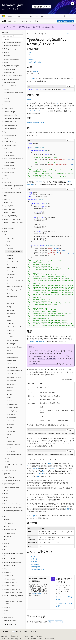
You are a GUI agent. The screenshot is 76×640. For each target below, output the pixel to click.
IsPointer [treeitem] (9, 391)
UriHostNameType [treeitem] (9, 533)
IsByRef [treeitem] (9, 317)
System (35, 71)
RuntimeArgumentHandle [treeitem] (12, 118)
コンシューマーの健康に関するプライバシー (14, 639)
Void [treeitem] (5, 614)
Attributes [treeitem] (10, 255)
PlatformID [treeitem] (7, 89)
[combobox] (12, 35)
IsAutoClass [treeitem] (10, 310)
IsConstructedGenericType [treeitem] (15, 327)
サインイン (70, 16)
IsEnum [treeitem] (9, 333)
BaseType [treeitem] (10, 258)
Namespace (34, 564)
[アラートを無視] (72, 3)
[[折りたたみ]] (23, 32)
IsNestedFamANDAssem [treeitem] (14, 370)
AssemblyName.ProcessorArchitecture (43, 364)
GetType (36, 468)
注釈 (29, 57)
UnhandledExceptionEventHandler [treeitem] (13, 512)
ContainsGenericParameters (37, 111)
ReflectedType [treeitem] (11, 441)
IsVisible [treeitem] (9, 428)
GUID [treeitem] (8, 293)
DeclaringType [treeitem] (11, 271)
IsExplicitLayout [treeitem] (11, 337)
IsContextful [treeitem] (10, 330)
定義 (29, 52)
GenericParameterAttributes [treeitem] (15, 282)
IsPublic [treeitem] (9, 397)
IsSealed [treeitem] (9, 401)
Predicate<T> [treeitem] (8, 98)
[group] (51, 160)
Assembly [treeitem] (10, 248)
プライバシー (39, 636)
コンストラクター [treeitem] (10, 238)
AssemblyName (35, 567)
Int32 (67, 509)
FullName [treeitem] (10, 277)
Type (32, 79)
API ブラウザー (42, 34)
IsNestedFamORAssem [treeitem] (14, 377)
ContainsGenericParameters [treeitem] (15, 263)
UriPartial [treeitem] (7, 546)
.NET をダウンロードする (65, 21)
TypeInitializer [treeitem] (11, 451)
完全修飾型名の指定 (37, 569)
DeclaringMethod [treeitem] (12, 267)
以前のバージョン (16, 636)
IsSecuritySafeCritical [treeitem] (13, 407)
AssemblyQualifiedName (35, 122)
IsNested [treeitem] (9, 364)
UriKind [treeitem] (6, 540)
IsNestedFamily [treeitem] (11, 374)
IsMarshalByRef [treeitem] (11, 360)
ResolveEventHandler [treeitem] (10, 115)
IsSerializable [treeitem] (11, 414)
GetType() (33, 559)
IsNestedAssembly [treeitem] (12, 367)
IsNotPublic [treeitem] (10, 387)
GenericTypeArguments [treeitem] (14, 290)
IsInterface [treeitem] (10, 354)
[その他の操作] (73, 34)
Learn (29, 34)
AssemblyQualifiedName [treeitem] (15, 252)
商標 (39, 639)
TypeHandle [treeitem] (10, 448)
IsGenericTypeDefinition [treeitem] (14, 347)
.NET (34, 34)
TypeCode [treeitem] (7, 473)
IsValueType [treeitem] (10, 424)
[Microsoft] (3, 16)
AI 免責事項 (4, 636)
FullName (30, 184)
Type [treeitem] (6, 235)
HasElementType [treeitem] (12, 296)
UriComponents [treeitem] (8, 523)
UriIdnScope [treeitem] (7, 536)
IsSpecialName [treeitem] (11, 418)
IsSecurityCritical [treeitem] (12, 404)
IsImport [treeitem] (9, 350)
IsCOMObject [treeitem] (11, 323)
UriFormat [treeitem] (7, 526)
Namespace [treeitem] (10, 438)
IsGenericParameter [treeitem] (13, 340)
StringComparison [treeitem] (9, 155)
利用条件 (33, 639)
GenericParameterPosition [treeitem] (15, 286)
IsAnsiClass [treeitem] (10, 303)
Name (70, 182)
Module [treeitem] (9, 434)
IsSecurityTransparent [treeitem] (13, 411)
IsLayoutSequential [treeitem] (13, 357)
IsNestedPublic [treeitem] (11, 384)
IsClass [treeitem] (9, 320)
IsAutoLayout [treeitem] (11, 313)
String (29, 99)
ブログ (25, 636)
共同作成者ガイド (38, 594)
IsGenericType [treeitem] (11, 344)
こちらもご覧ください (34, 62)
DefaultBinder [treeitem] (11, 274)
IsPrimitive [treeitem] (10, 394)
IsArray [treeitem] (9, 307)
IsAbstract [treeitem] (10, 300)
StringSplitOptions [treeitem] (9, 162)
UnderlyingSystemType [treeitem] (14, 454)
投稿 (32, 636)
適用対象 (31, 59)
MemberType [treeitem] (11, 431)
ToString (39, 182)
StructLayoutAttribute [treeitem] (13, 444)
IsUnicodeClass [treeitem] (11, 421)
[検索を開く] (65, 16)
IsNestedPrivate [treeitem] (11, 380)
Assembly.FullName (37, 341)
